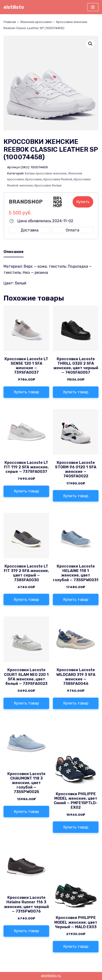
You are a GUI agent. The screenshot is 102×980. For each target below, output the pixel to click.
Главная (10, 22)
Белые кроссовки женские (46, 173)
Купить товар (26, 392)
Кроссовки (33, 179)
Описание (13, 251)
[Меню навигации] (92, 7)
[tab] (13, 252)
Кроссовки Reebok (57, 179)
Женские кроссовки (36, 22)
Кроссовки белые (48, 185)
